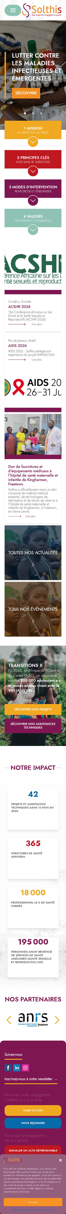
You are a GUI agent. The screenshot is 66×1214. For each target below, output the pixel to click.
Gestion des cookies (21, 1209)
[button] (60, 1160)
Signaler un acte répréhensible (33, 1151)
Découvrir (26, 93)
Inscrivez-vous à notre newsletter (31, 1079)
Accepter (33, 1202)
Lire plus (37, 324)
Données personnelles (43, 1209)
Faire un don (33, 1110)
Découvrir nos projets (33, 709)
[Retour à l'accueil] (41, 10)
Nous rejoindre (33, 1123)
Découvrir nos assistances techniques (33, 726)
